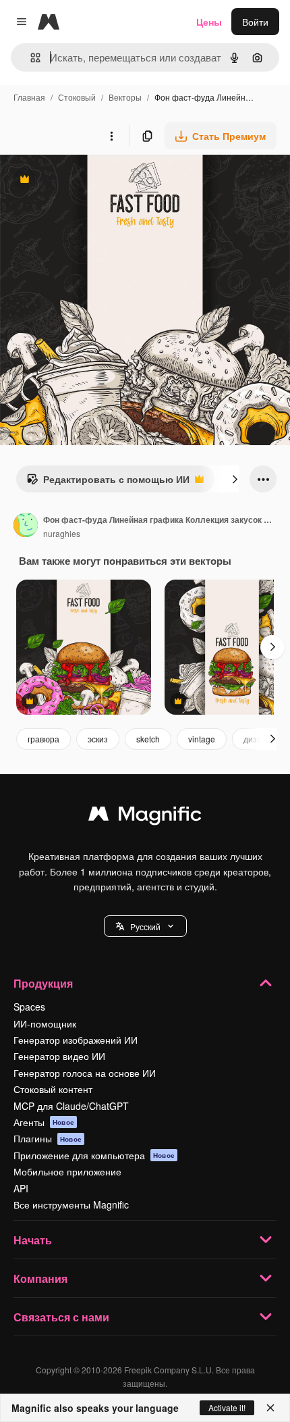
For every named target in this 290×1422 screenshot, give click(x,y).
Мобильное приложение (67, 1171)
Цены (209, 21)
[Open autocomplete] (30, 58)
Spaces (29, 1006)
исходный (90, 181)
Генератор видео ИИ (59, 1056)
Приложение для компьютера (94, 1155)
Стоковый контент (52, 1089)
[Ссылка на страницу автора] (25, 526)
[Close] (270, 1408)
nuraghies (61, 533)
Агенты (43, 1122)
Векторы (125, 97)
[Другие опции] (111, 135)
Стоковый (77, 97)
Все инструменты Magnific (71, 1204)
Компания (40, 1278)
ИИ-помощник (44, 1023)
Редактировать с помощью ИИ (108, 482)
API (20, 1188)
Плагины (47, 1138)
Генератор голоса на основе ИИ (84, 1073)
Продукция (43, 983)
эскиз (98, 738)
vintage (201, 738)
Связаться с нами (61, 1317)
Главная (29, 97)
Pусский (145, 926)
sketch (148, 738)
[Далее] (235, 478)
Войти (255, 21)
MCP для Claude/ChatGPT (71, 1106)
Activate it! (226, 1407)
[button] (145, 926)
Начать (32, 1240)
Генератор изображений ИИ (75, 1039)
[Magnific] (145, 817)
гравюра (43, 738)
